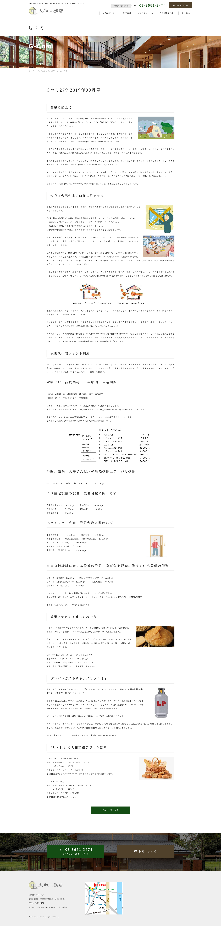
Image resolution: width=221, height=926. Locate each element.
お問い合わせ (182, 5)
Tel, (150, 5)
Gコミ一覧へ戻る (111, 810)
